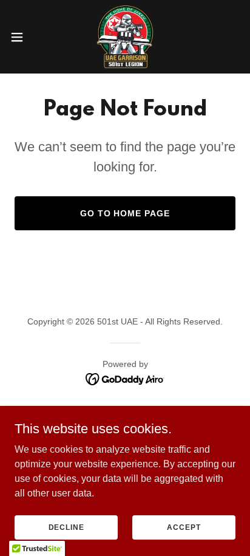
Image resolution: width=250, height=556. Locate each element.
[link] (124, 37)
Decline (66, 527)
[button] (23, 37)
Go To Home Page (125, 213)
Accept (183, 527)
